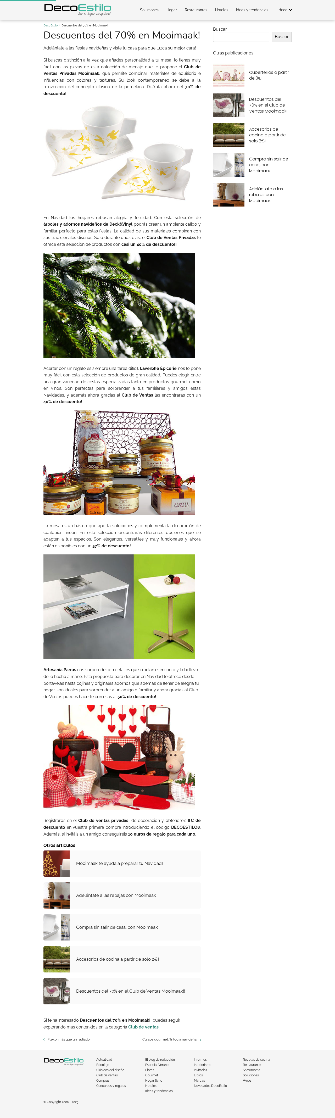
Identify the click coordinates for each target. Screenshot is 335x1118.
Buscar (220, 29)
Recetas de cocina (256, 1059)
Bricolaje (102, 1065)
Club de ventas (107, 1075)
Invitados (200, 1070)
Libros (198, 1075)
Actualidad (104, 1059)
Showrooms (251, 1070)
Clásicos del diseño (110, 1070)
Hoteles (221, 10)
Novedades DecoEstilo (210, 1086)
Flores (149, 1070)
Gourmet (151, 1075)
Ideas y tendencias (252, 10)
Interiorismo (202, 1065)
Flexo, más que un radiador (69, 1039)
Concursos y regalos (111, 1086)
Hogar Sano (153, 1080)
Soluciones (149, 10)
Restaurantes (196, 10)
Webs (247, 1080)
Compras (102, 1080)
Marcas (199, 1080)
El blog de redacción (160, 1059)
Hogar (171, 10)
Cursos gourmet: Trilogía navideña (169, 1039)
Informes (200, 1059)
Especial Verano (157, 1065)
